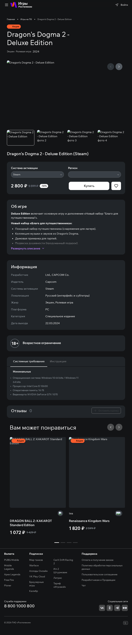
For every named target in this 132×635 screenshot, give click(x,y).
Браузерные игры (36, 583)
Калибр (33, 591)
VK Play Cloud (37, 576)
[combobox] (37, 174)
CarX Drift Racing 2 (63, 561)
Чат (84, 585)
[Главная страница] (21, 5)
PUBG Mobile (11, 559)
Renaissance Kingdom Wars (89, 521)
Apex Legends (12, 574)
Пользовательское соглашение (99, 574)
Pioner (7, 585)
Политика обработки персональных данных (102, 567)
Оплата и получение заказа (97, 559)
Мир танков (36, 559)
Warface (34, 565)
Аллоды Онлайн (38, 571)
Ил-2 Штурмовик (60, 570)
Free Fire (9, 579)
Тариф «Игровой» (59, 585)
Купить (89, 186)
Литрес (57, 577)
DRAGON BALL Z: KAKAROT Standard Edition (31, 523)
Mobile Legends (9, 567)
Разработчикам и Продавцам (98, 579)
